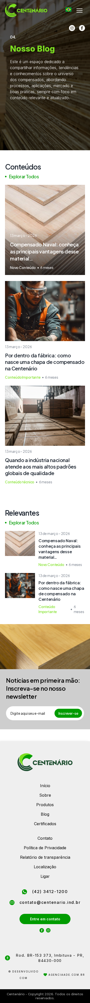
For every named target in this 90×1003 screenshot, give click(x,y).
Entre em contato (45, 919)
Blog (45, 814)
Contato (45, 838)
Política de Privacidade (45, 847)
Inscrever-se (68, 713)
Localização (45, 866)
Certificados (45, 823)
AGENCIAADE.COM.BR (66, 974)
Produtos (45, 804)
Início (45, 785)
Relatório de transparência (45, 857)
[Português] (69, 10)
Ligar (45, 876)
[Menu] (79, 10)
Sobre (45, 795)
